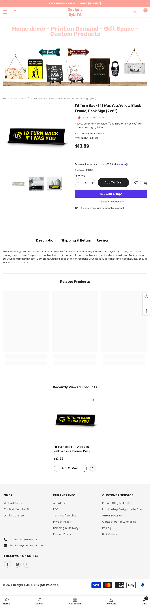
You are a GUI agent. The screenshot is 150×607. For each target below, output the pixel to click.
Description (46, 240)
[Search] (15, 12)
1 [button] (73, 81)
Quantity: (80, 175)
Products (18, 98)
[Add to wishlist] (136, 182)
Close (146, 3)
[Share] (144, 183)
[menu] (5, 12)
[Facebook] (7, 564)
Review (102, 240)
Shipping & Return (76, 240)
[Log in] (135, 12)
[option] (75, 66)
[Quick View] (93, 400)
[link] (26, 356)
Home (6, 98)
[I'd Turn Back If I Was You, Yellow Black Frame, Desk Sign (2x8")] (75, 420)
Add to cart (113, 182)
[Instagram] (17, 564)
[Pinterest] (26, 564)
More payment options (111, 201)
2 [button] (77, 81)
